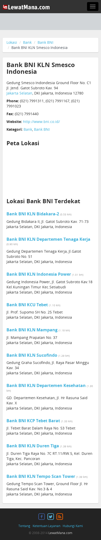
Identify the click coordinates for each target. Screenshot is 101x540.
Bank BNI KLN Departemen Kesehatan (46, 385)
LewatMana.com (60, 533)
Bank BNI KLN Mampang (31, 330)
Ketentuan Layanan (46, 526)
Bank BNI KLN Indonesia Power (38, 274)
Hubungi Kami (73, 526)
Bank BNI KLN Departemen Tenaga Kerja (48, 239)
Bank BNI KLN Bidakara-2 (32, 214)
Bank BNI (45, 42)
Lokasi (11, 42)
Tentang (24, 526)
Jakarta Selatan (19, 93)
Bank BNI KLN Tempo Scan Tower (40, 476)
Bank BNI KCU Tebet (27, 305)
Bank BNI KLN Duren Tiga (32, 446)
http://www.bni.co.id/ (41, 121)
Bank (27, 42)
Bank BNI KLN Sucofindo (31, 355)
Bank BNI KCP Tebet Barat (33, 421)
